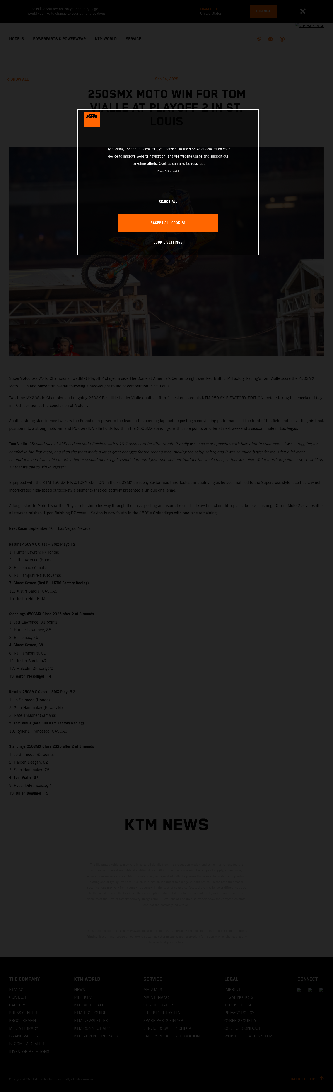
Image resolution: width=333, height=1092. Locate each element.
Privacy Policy (164, 171)
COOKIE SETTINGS (168, 242)
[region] (168, 182)
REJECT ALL (168, 201)
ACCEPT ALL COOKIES (168, 223)
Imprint (175, 171)
